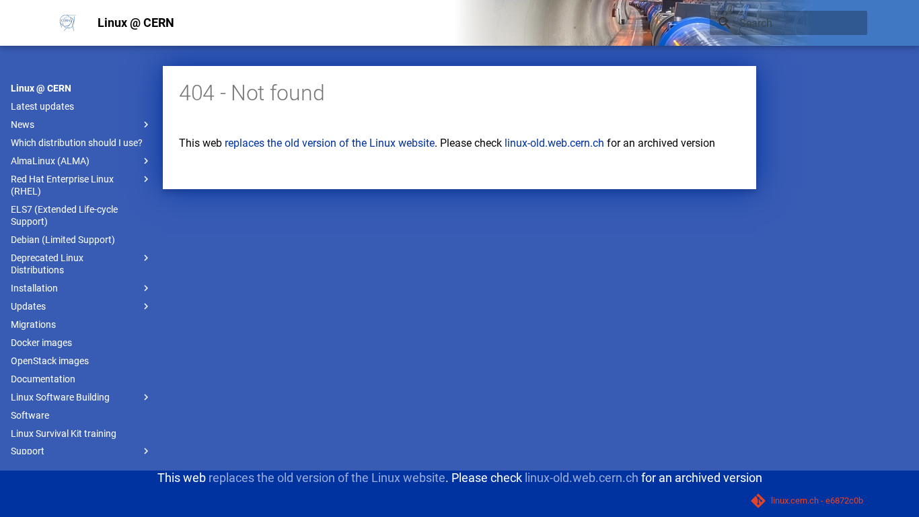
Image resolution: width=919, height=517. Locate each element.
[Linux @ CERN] (67, 22)
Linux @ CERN (41, 88)
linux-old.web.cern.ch (554, 143)
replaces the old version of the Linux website (330, 143)
